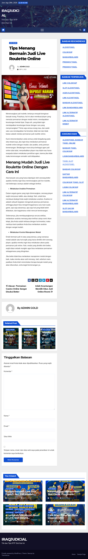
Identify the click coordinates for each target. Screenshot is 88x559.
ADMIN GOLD (25, 67)
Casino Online (28, 506)
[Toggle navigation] (42, 30)
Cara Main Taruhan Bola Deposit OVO (63, 516)
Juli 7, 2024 (54, 521)
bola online (18, 506)
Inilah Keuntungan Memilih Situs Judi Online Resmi (44, 289)
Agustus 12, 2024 (13, 498)
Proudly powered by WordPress (12, 553)
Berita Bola (9, 506)
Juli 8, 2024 (11, 521)
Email (6, 426)
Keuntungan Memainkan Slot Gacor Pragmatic (63, 493)
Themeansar (5, 555)
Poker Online (19, 509)
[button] (80, 30)
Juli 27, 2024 (54, 498)
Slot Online (46, 329)
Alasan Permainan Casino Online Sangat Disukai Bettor (16, 289)
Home (73, 554)
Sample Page (81, 554)
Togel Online (10, 329)
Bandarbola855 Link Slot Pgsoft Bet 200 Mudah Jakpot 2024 (20, 494)
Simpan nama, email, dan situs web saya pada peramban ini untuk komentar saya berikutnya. (29, 451)
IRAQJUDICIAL (14, 539)
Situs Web (8, 436)
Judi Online (13, 43)
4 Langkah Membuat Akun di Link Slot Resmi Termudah (22, 518)
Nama (6, 416)
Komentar (8, 371)
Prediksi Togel (29, 509)
